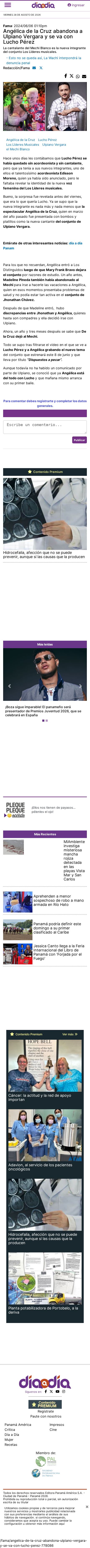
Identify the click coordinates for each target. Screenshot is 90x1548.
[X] (51, 1391)
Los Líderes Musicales (22, 145)
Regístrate (46, 1411)
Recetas (11, 1444)
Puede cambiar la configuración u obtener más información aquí (38, 1522)
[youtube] (57, 1391)
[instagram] (63, 1391)
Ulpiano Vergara (54, 145)
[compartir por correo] (84, 76)
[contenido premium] (45, 1404)
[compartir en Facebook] (65, 76)
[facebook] (46, 1391)
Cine (53, 1429)
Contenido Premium (47, 472)
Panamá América (18, 1424)
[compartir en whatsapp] (78, 76)
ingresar (78, 5)
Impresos (57, 1424)
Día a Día (12, 1434)
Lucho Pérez (47, 140)
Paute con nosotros (45, 1416)
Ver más (68, 1034)
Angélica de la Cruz (20, 140)
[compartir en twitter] (71, 76)
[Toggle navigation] (7, 5)
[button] (9, 686)
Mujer (9, 1439)
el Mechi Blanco (18, 149)
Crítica (10, 1429)
